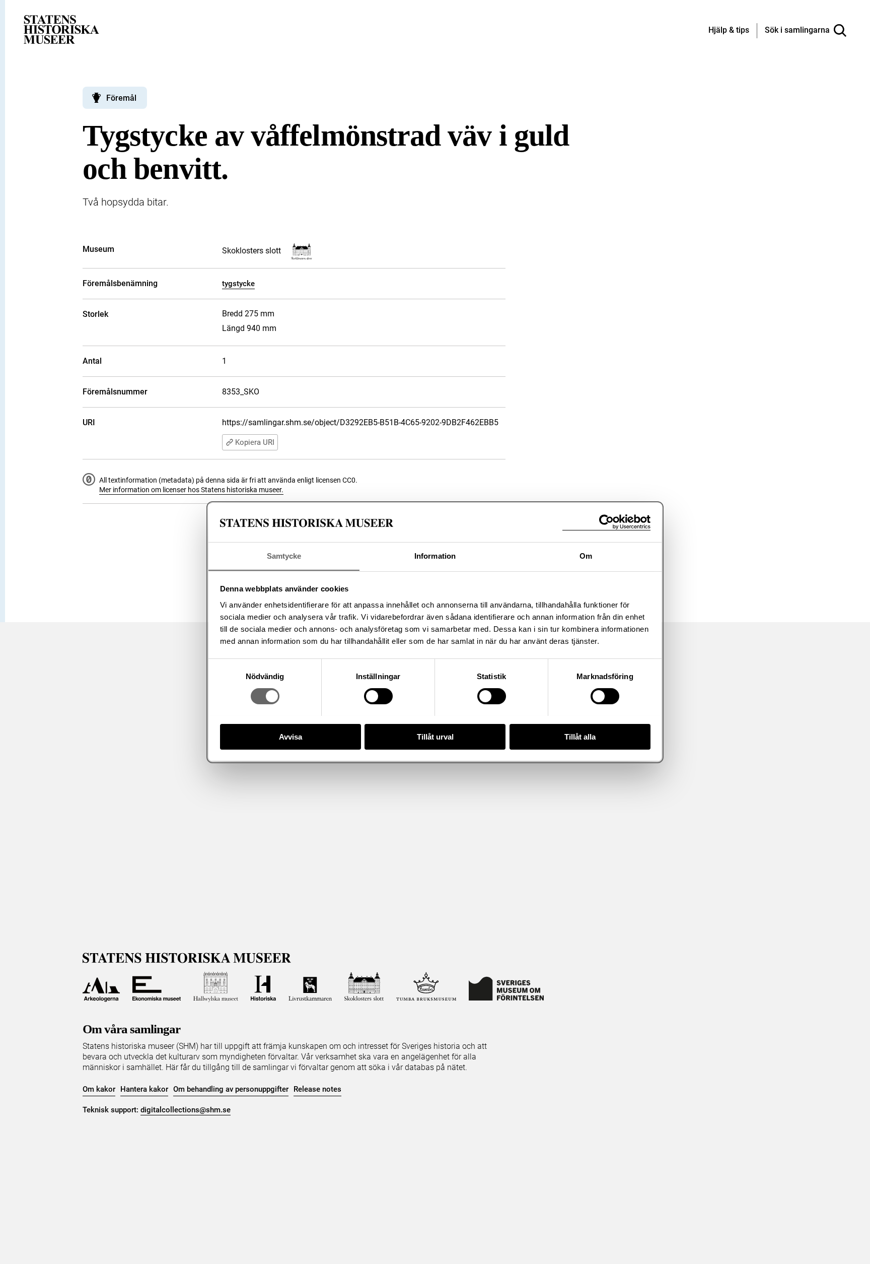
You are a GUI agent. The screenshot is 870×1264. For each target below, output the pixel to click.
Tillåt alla (580, 736)
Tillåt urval (435, 736)
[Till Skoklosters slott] (364, 987)
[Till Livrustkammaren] (310, 987)
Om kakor (99, 1089)
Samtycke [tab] (284, 555)
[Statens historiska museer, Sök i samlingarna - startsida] (61, 29)
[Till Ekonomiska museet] (156, 987)
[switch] (378, 696)
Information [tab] (435, 555)
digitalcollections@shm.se (185, 1109)
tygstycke (238, 283)
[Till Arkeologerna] (101, 987)
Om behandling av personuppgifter (230, 1089)
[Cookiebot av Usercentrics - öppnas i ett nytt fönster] (606, 522)
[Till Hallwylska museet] (215, 987)
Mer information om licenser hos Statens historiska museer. (191, 490)
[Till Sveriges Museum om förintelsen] (506, 987)
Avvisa (290, 736)
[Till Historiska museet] (263, 987)
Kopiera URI (254, 442)
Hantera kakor (144, 1089)
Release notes (317, 1089)
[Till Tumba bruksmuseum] (426, 987)
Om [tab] (585, 555)
